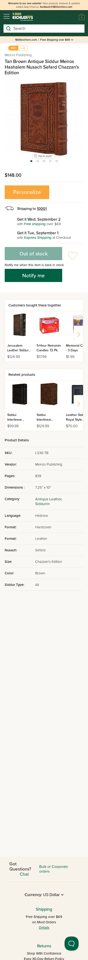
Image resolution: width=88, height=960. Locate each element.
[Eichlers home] (22, 17)
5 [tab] (57, 162)
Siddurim (42, 504)
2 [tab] (38, 162)
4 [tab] (51, 162)
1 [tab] (31, 162)
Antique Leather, (48, 499)
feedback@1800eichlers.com (56, 6)
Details (44, 927)
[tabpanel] (44, 118)
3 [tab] (44, 162)
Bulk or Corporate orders (53, 869)
